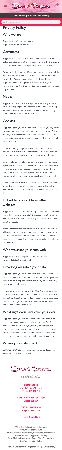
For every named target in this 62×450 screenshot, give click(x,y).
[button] (5, 6)
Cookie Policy (49, 447)
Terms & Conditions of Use (18, 447)
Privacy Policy (36, 447)
